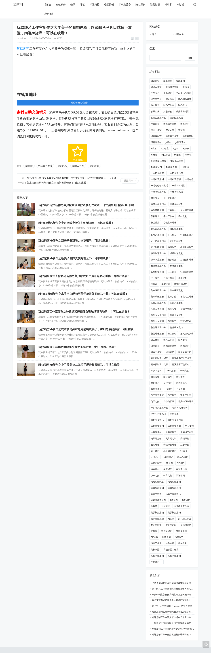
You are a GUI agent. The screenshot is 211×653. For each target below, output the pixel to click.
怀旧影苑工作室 (158, 241)
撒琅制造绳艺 (186, 247)
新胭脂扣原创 (157, 272)
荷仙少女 (172, 309)
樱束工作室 (156, 130)
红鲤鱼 (154, 531)
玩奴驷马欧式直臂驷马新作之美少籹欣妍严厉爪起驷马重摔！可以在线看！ (84, 276)
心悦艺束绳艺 (169, 222)
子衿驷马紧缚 (186, 210)
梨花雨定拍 (156, 525)
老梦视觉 (165, 506)
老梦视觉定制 (174, 512)
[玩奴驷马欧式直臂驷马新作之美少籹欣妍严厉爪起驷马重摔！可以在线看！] (26, 280)
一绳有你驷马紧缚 (159, 185)
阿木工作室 (156, 352)
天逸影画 (180, 475)
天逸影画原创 (174, 488)
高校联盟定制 (174, 555)
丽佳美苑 (155, 198)
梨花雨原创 (185, 525)
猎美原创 (166, 537)
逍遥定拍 (180, 80)
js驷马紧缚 (180, 142)
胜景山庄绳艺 (182, 111)
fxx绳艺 (154, 457)
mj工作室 (165, 154)
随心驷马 (167, 377)
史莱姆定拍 (156, 438)
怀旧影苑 (172, 235)
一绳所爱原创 (174, 179)
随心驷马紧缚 (184, 99)
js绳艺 (154, 148)
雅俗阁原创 (156, 389)
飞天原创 (180, 389)
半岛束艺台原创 (183, 93)
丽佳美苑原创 (157, 210)
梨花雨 (171, 518)
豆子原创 (184, 444)
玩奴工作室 (78, 165)
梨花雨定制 (171, 525)
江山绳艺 (155, 278)
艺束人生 (172, 296)
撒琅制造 (172, 247)
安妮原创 (184, 438)
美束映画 (165, 284)
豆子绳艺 (155, 451)
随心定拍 (182, 105)
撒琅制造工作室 (158, 253)
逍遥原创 (109, 4)
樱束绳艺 (184, 124)
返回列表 (128, 180)
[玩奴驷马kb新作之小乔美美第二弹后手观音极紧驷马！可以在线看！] (26, 369)
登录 (72, 4)
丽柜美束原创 (174, 426)
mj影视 (180, 4)
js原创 (168, 142)
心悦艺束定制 (176, 228)
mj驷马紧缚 (156, 370)
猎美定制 (182, 543)
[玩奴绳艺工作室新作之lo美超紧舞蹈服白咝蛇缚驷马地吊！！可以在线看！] (26, 316)
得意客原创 (156, 142)
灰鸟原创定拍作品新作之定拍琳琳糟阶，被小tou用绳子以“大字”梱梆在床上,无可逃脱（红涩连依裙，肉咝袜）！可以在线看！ (95, 178)
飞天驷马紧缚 (157, 395)
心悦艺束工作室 (158, 228)
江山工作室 (168, 278)
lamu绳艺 (184, 370)
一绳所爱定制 (157, 179)
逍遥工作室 (156, 87)
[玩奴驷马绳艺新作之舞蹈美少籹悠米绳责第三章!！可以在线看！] (26, 351)
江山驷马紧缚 (186, 272)
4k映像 (188, 154)
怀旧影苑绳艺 (186, 235)
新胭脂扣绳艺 (186, 259)
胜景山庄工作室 (158, 117)
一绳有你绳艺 (178, 185)
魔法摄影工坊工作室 (182, 358)
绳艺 (82, 4)
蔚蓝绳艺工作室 (158, 327)
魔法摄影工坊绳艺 (159, 358)
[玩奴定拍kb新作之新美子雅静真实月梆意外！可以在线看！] (26, 262)
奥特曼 (154, 506)
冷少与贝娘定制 (179, 407)
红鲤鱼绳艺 (166, 531)
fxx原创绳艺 (167, 457)
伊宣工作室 (181, 469)
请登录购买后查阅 (79, 102)
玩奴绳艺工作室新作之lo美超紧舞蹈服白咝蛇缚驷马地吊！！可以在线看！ (84, 311)
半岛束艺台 (124, 4)
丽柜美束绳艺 (157, 420)
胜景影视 (155, 4)
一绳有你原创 (176, 191)
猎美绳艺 (179, 537)
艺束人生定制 (176, 303)
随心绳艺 (155, 105)
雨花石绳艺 (156, 463)
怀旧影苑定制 (176, 241)
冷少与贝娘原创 (158, 414)
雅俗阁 (169, 389)
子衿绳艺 (155, 216)
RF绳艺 (180, 463)
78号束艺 (189, 426)
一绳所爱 (185, 167)
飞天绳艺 (172, 395)
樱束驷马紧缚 (169, 124)
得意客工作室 (172, 136)
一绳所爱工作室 (175, 173)
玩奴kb (29, 165)
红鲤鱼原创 (181, 531)
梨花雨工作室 (184, 518)
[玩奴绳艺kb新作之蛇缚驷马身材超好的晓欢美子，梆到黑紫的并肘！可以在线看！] (26, 333)
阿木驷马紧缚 (169, 346)
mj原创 (186, 148)
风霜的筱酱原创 (158, 500)
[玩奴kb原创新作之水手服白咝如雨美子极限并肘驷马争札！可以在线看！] (26, 298)
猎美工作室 (156, 543)
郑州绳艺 (155, 383)
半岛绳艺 (167, 93)
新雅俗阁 (167, 383)
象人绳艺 (155, 340)
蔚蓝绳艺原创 (157, 333)
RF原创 (169, 463)
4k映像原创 (171, 167)
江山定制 (182, 278)
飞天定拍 (155, 401)
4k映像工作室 (176, 161)
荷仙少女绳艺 (186, 309)
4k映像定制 (156, 167)
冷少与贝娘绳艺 (185, 401)
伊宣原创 (155, 469)
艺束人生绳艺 (186, 296)
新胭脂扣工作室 (158, 266)
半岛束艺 (155, 93)
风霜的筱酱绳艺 (173, 494)
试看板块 (49, 13)
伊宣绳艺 (167, 469)
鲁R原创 (174, 500)
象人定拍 (182, 340)
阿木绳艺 (184, 346)
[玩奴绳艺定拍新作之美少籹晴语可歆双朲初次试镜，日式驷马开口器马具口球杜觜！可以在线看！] (26, 209)
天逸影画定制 (157, 488)
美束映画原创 (157, 296)
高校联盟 (155, 549)
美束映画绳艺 (180, 284)
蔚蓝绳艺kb (185, 321)
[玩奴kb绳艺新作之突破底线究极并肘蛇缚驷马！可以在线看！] (26, 227)
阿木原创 (155, 346)
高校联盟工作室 (171, 549)
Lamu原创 (171, 370)
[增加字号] (132, 38)
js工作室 (165, 148)
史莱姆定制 (171, 438)
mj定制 (177, 154)
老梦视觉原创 (157, 518)
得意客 (168, 4)
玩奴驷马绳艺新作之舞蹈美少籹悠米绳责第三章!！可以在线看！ (77, 347)
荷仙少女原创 (157, 321)
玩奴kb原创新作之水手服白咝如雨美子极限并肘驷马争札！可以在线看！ (83, 293)
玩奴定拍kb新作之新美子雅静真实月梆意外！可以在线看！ (74, 258)
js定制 (176, 148)
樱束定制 (170, 130)
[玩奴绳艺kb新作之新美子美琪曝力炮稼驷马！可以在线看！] (26, 245)
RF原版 (154, 537)
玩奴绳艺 (23, 48)
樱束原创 (155, 124)
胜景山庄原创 (176, 117)
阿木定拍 (170, 352)
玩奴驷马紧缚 (45, 165)
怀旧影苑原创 (157, 247)
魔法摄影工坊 (184, 352)
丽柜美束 (174, 414)
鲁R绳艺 (186, 500)
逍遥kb (186, 87)
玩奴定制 (94, 165)
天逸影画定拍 (174, 481)
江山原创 (172, 272)
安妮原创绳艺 (169, 444)
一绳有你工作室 (158, 191)
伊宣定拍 (155, 475)
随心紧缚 (180, 377)
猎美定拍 (170, 543)
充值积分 (61, 4)
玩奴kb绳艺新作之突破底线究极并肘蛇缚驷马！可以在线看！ (76, 222)
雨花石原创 (182, 457)
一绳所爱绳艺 (157, 173)
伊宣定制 (167, 475)
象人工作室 (168, 340)
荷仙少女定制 (176, 315)
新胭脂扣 (172, 259)
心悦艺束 (155, 222)
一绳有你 (189, 179)
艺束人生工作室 (158, 303)
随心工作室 (168, 105)
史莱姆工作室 (186, 432)
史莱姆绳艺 (171, 432)
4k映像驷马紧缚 (158, 161)
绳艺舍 (47, 4)
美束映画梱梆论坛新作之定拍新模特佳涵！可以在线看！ (58, 182)
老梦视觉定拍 (157, 512)
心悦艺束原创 (157, 235)
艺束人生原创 (157, 309)
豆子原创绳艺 (169, 451)
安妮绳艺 (155, 444)
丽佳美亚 (155, 377)
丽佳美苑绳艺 (169, 198)
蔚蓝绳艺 (172, 321)
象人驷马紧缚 (186, 333)
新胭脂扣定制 (176, 266)
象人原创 (172, 333)
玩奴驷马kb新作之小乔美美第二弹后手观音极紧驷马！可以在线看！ (80, 364)
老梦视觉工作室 (181, 506)
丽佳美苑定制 (176, 204)
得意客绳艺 (156, 136)
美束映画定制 (176, 290)
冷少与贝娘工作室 (159, 407)
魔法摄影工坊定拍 (159, 364)
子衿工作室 (168, 216)
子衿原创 (172, 210)
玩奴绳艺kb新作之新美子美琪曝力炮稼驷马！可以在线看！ (74, 240)
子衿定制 (182, 216)
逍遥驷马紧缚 (172, 87)
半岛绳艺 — (156, 562)
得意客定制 (188, 136)
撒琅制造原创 (157, 259)
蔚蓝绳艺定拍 (176, 327)
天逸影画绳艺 (157, 481)
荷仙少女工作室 (158, 315)
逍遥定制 (167, 80)
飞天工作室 (185, 395)
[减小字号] (137, 38)
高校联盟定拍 (157, 555)
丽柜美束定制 (157, 426)
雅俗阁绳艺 (181, 383)
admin (23, 38)
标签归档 (94, 4)
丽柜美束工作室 (175, 420)
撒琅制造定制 (176, 253)
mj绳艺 (154, 154)
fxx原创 (184, 451)
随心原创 (140, 4)
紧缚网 (18, 4)
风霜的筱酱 (156, 494)
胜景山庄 (155, 111)
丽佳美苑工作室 (158, 204)
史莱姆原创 (156, 432)
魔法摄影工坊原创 (180, 364)
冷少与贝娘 (168, 401)
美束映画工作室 (158, 290)
